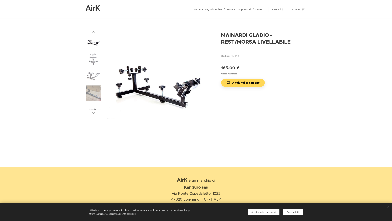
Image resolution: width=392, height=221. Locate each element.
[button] (277, 9)
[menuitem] (198, 9)
